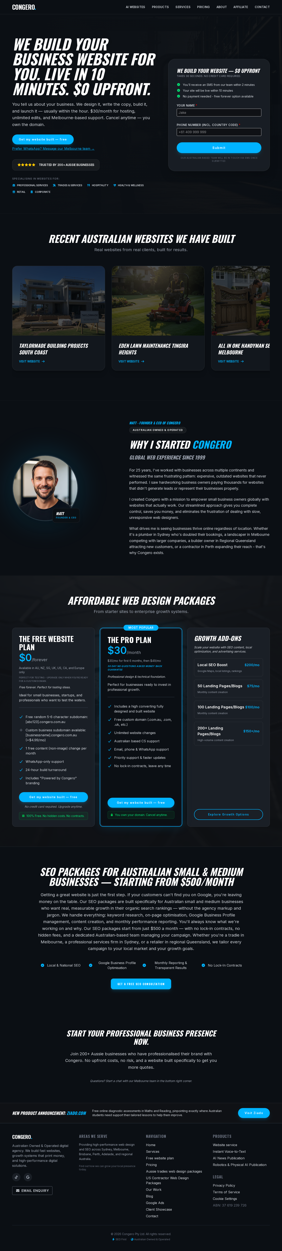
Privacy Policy (224, 1185)
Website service (225, 1145)
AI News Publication (229, 1158)
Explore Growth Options (228, 814)
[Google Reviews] (28, 1177)
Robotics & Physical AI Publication (240, 1165)
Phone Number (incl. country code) (208, 125)
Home (150, 1145)
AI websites (135, 7)
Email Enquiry (35, 1191)
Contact (262, 7)
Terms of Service (226, 1192)
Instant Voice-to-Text (229, 1151)
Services (183, 7)
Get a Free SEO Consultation (141, 984)
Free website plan (160, 1158)
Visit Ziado (254, 1113)
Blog (149, 1196)
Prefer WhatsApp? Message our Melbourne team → (53, 148)
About (222, 7)
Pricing (203, 7)
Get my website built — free (43, 139)
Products (160, 7)
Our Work (153, 1189)
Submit (219, 148)
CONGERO (24, 7)
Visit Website (29, 361)
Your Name (187, 105)
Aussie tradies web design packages (174, 1171)
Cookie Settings (225, 1199)
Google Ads (155, 1203)
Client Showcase (159, 1209)
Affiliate (240, 7)
